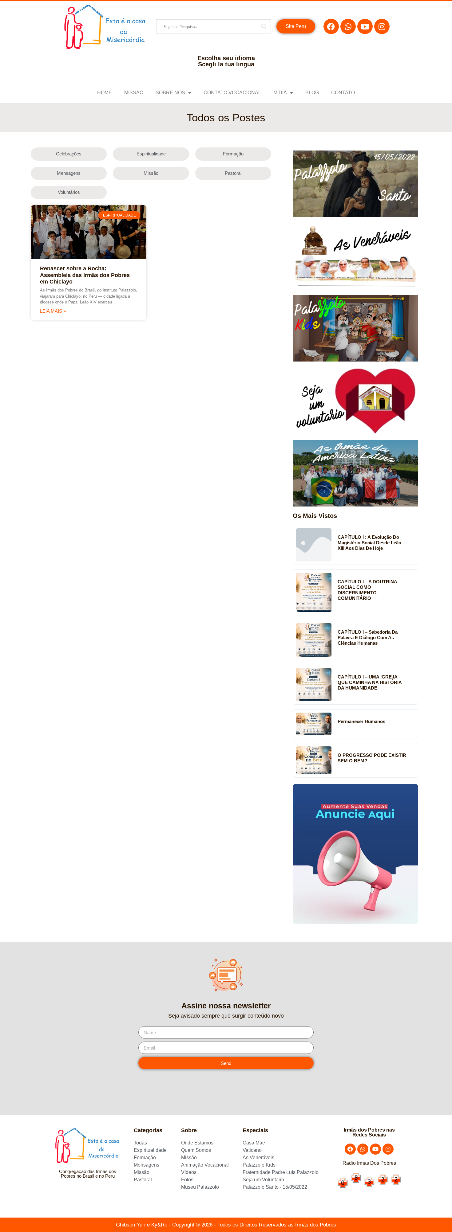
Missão (133, 92)
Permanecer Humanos (361, 721)
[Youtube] (365, 26)
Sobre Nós (170, 92)
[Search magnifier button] (264, 26)
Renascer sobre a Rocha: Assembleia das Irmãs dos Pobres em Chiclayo (85, 275)
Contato (343, 92)
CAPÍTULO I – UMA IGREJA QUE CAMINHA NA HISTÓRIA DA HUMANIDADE (370, 682)
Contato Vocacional (232, 92)
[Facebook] (331, 26)
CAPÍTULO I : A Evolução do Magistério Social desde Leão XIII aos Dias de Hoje (369, 542)
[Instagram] (382, 26)
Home (104, 92)
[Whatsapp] (348, 26)
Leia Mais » (53, 311)
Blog (312, 92)
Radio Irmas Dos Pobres (369, 1163)
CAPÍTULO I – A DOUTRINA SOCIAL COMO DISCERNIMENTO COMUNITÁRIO (367, 590)
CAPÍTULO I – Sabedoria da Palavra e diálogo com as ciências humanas (368, 637)
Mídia (280, 92)
